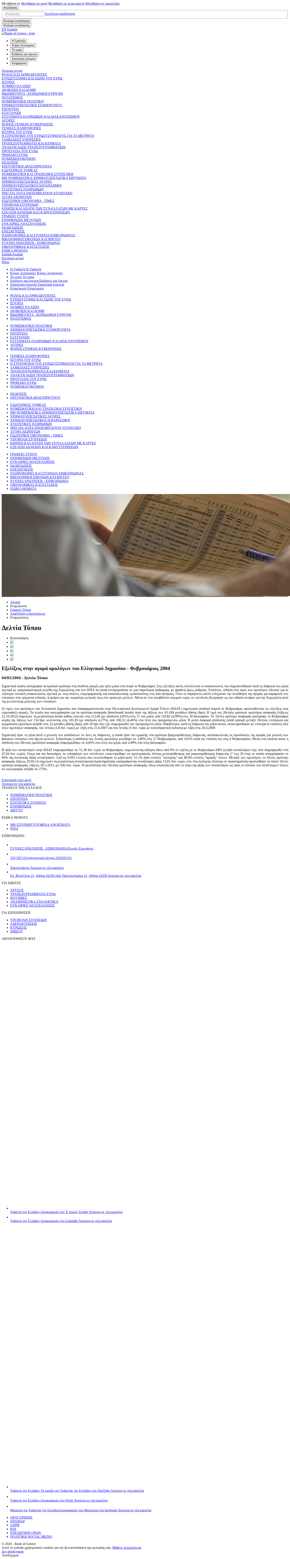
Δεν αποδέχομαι (13, 1551)
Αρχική (15, 602)
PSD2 (14, 828)
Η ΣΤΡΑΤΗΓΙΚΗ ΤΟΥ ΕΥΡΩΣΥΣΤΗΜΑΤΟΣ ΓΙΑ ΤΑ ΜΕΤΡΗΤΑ (48, 136)
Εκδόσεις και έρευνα (24, 281)
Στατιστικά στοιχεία (23, 284)
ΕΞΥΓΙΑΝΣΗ (11, 113)
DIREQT (16, 931)
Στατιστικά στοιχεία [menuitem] (23, 58)
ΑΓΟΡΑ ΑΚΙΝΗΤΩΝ (17, 197)
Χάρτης (36, 868)
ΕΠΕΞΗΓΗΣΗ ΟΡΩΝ (25, 1533)
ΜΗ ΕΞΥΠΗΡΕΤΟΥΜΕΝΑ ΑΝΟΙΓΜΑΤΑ (40, 824)
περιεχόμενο (66, 3)
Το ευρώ (16, 277)
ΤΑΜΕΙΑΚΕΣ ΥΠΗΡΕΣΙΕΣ (21, 139)
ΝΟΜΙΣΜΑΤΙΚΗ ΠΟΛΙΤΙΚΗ (23, 101)
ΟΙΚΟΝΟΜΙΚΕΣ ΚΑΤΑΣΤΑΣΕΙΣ (25, 246)
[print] (12, 659)
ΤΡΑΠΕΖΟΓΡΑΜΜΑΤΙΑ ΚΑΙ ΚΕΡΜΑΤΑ (31, 143)
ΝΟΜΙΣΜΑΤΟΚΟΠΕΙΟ (19, 158)
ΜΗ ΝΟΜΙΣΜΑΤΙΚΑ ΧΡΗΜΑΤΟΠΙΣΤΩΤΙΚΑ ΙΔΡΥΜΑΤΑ (44, 178)
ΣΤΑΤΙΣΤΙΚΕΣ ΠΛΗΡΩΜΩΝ (23, 189)
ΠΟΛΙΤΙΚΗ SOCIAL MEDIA (31, 1536)
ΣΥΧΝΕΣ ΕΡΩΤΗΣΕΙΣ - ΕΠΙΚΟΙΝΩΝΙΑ (31, 243)
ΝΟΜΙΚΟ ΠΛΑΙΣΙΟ (16, 86)
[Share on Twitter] (12, 642)
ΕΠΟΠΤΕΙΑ (10, 109)
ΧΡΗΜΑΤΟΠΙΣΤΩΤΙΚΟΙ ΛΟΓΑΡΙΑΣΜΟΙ (31, 185)
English (12, 254)
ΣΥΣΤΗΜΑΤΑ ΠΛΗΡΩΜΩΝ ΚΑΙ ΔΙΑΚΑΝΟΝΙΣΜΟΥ (41, 116)
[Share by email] (12, 655)
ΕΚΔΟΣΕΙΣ (10, 162)
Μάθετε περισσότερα (126, 1547)
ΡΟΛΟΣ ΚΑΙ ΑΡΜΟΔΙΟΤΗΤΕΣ (24, 74)
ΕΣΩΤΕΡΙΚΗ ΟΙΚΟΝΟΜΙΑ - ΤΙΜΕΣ (28, 201)
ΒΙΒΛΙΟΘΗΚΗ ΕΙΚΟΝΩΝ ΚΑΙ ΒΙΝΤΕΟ (31, 239)
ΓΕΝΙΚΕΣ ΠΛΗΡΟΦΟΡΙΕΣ (21, 128)
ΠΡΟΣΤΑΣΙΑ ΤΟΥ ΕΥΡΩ (20, 151)
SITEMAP (17, 1521)
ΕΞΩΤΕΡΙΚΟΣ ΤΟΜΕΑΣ (20, 170)
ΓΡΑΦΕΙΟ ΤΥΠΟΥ (15, 216)
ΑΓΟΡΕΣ (8, 120)
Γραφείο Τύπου (20, 610)
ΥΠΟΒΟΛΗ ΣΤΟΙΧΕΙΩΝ (20, 204)
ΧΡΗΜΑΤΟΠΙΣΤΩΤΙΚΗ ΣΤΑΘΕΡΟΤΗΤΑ (32, 105)
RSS (13, 1529)
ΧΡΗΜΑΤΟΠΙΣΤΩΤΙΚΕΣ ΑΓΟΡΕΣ (27, 181)
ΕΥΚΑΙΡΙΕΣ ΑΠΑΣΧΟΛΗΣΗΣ (24, 224)
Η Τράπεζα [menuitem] (18, 41)
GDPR (15, 1525)
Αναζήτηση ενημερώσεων (27, 613)
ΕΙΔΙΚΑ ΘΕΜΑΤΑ (15, 250)
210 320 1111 (41, 858)
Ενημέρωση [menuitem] (19, 63)
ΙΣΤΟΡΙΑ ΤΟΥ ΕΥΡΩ (17, 132)
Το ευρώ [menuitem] (17, 49)
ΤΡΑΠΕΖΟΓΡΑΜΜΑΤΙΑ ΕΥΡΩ (33, 894)
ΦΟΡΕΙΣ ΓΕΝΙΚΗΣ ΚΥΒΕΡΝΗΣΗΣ (27, 124)
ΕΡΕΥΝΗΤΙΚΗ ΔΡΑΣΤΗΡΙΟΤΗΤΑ (27, 166)
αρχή (34, 3)
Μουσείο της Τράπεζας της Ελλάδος (80, 1510)
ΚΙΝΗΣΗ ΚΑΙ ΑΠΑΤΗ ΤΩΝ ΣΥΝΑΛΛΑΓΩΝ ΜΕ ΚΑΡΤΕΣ (44, 208)
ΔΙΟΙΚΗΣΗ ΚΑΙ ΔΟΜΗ (19, 90)
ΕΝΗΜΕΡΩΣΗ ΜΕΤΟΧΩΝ (21, 220)
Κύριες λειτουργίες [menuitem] (23, 45)
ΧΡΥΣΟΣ (17, 890)
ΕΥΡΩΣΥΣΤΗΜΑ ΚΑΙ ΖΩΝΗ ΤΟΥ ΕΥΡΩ (32, 78)
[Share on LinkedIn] (12, 646)
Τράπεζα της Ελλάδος (66, 1212)
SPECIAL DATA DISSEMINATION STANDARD (37, 193)
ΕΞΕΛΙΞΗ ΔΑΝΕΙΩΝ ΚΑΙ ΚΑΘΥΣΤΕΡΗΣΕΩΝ (36, 212)
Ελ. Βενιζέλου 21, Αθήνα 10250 (75, 875)
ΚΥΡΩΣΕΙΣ (18, 927)
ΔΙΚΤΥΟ (16, 810)
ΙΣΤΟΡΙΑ (8, 82)
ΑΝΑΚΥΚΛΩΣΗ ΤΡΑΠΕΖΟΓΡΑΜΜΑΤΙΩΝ (34, 147)
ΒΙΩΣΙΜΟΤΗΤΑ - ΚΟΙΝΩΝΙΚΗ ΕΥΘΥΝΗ (32, 93)
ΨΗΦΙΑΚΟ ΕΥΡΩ (15, 155)
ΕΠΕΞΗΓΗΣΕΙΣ (13, 231)
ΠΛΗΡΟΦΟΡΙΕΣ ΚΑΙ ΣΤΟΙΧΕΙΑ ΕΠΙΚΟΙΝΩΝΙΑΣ (38, 235)
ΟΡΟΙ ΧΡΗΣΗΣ (21, 1517)
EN (9, 29)
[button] (60, 14)
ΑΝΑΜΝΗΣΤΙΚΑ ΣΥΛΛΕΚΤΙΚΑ (34, 901)
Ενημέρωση (18, 288)
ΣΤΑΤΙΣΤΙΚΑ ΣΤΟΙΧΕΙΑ (28, 802)
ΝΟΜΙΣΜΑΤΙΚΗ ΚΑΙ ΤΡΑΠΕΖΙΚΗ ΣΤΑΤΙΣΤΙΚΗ (37, 174)
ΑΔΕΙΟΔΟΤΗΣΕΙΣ (23, 924)
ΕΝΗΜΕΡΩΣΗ (20, 806)
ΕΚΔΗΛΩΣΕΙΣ (12, 227)
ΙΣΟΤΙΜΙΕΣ (18, 898)
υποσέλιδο (103, 3)
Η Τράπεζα (17, 269)
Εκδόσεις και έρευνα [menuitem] (24, 54)
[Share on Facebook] (12, 651)
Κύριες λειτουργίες (23, 273)
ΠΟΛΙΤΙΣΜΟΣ (12, 97)
